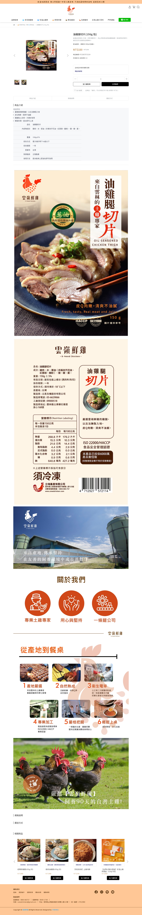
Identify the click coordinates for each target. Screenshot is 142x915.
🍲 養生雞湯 (70, 20)
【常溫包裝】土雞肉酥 (82, 869)
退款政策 (30, 892)
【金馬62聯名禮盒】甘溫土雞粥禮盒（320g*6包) (112, 870)
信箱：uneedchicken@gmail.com (24, 902)
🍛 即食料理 (56, 20)
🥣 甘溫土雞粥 (42, 20)
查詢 (14, 892)
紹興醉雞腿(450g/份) (25, 869)
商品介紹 (32, 98)
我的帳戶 (22, 892)
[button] (67, 55)
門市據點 (111, 20)
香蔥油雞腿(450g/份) (53, 869)
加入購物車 (87, 84)
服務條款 (46, 892)
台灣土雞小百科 (98, 20)
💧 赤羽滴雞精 (27, 20)
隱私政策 (38, 892)
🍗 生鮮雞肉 (83, 20)
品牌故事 (14, 20)
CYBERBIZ (55, 910)
